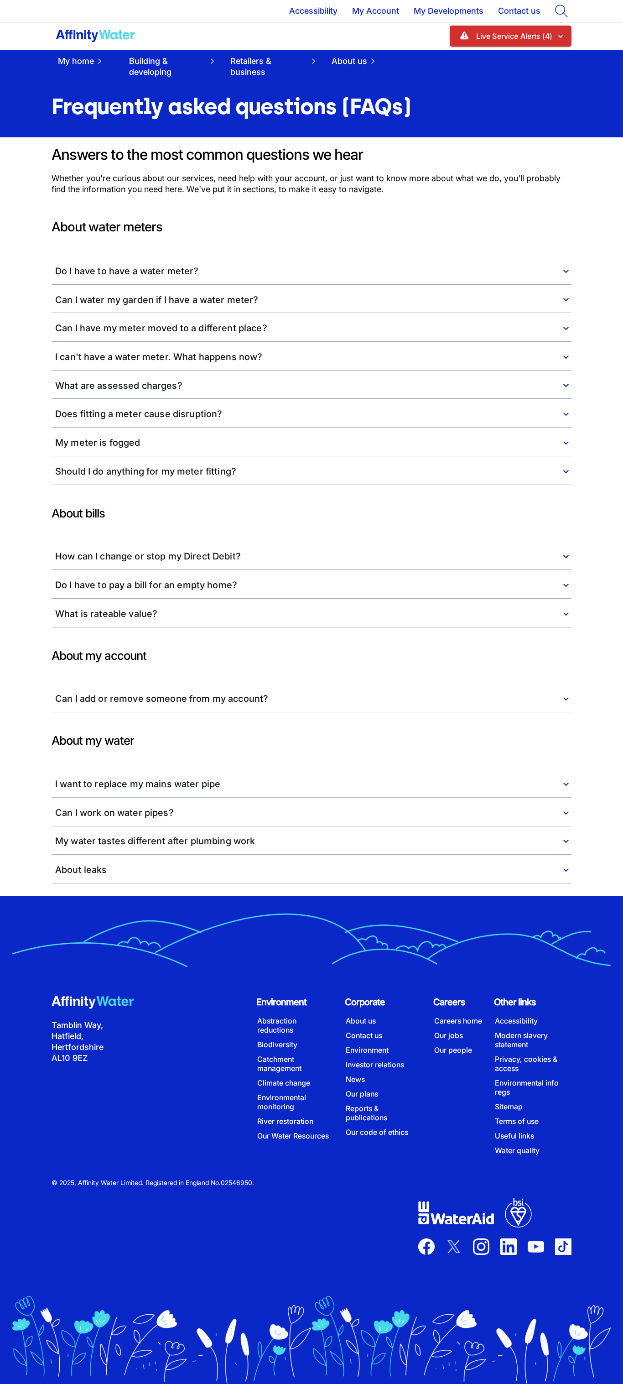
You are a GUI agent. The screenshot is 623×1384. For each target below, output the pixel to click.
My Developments (448, 11)
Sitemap (509, 1106)
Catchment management (279, 1064)
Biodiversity (277, 1044)
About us (361, 1020)
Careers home (458, 1020)
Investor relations (375, 1064)
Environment (367, 1050)
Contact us (519, 11)
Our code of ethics (377, 1132)
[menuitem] (87, 66)
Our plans (362, 1093)
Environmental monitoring (281, 1102)
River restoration (285, 1121)
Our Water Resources (293, 1135)
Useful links (514, 1135)
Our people (453, 1050)
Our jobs (448, 1035)
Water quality (517, 1150)
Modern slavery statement (521, 1040)
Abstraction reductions (276, 1025)
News (355, 1079)
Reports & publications (366, 1113)
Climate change (283, 1082)
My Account (375, 11)
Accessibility (313, 11)
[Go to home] (95, 36)
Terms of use (517, 1121)
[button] (510, 36)
